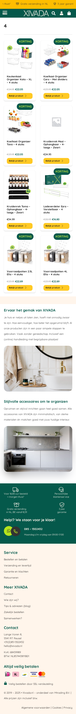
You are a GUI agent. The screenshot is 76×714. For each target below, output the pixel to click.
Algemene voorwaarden (35, 707)
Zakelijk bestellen (14, 612)
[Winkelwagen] (69, 13)
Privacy (68, 707)
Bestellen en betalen (15, 559)
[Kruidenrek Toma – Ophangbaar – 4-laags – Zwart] (20, 201)
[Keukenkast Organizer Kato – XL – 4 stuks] (20, 71)
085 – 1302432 (33, 529)
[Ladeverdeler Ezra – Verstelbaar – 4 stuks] (56, 201)
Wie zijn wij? (11, 599)
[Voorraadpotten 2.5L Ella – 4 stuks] (20, 264)
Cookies (56, 707)
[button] (5, 12)
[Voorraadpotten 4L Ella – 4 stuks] (56, 264)
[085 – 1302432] (17, 531)
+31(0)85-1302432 (14, 642)
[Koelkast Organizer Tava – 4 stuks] (20, 136)
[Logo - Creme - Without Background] (36, 13)
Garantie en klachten (16, 571)
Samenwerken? (13, 618)
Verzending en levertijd (17, 565)
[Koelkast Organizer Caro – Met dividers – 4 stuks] (56, 71)
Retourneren (11, 577)
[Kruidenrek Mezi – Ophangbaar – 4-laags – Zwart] (56, 136)
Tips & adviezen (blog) (17, 605)
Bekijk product (16, 96)
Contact (8, 593)
